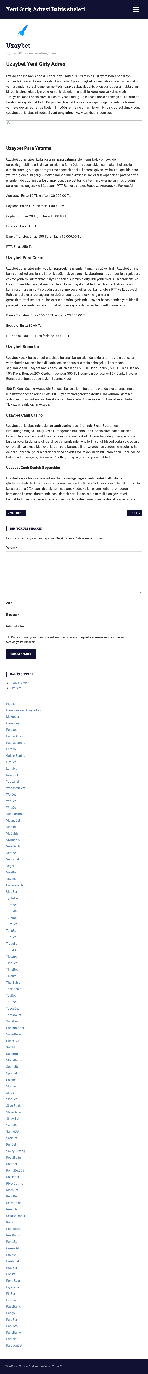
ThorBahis (13, 982)
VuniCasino (14, 814)
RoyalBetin (13, 1157)
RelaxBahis (13, 1203)
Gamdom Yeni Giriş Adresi (24, 710)
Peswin (11, 1300)
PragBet (11, 1268)
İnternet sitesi (15, 626)
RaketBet (12, 1242)
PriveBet (11, 1255)
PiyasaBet (13, 1287)
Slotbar (11, 1086)
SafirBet (11, 1138)
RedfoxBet (13, 1229)
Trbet (134, 513)
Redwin (11, 1222)
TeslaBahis (13, 989)
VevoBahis (13, 846)
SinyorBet (12, 1118)
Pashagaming (15, 743)
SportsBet (12, 1067)
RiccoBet (12, 1190)
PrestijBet (12, 1261)
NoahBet (12, 775)
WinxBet (11, 807)
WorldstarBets (15, 788)
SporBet (11, 1073)
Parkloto (12, 1326)
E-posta (12, 614)
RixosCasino (14, 1183)
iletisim (16, 688)
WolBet (11, 794)
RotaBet (11, 1164)
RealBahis (13, 1235)
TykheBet (12, 898)
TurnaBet (12, 911)
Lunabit (11, 768)
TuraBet (11, 924)
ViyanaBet (13, 820)
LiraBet (11, 762)
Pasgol (11, 1313)
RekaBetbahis (15, 1216)
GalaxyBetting (15, 756)
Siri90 (10, 1093)
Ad (9, 603)
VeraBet (11, 853)
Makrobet (12, 717)
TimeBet (12, 969)
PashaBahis (14, 736)
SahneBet (12, 1131)
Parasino (12, 1339)
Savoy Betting (15, 1151)
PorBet (10, 1274)
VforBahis (13, 840)
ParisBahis (13, 1332)
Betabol (11, 749)
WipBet (11, 801)
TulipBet (11, 931)
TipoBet (11, 963)
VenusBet (12, 859)
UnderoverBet (15, 885)
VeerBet (11, 872)
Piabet (10, 704)
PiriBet (10, 1293)
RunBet (11, 1144)
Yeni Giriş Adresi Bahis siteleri (45, 9)
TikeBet (11, 976)
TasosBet (12, 1008)
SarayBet (12, 1125)
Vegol (10, 866)
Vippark (11, 827)
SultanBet (12, 1054)
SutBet (10, 1047)
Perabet (11, 729)
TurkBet (11, 918)
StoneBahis (14, 1060)
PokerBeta (13, 1281)
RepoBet (12, 1196)
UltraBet (11, 892)
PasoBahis (13, 1306)
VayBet (11, 879)
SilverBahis (13, 1106)
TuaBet (11, 937)
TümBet (11, 905)
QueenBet (12, 1248)
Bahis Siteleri (20, 683)
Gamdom (12, 723)
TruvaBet (12, 943)
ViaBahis (12, 833)
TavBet (11, 995)
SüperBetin (13, 1034)
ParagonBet (14, 1345)
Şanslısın (12, 1021)
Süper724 (12, 1041)
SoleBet (11, 1080)
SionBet (11, 1099)
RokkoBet (12, 1177)
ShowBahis (14, 1112)
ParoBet (11, 1320)
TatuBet (11, 1002)
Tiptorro (11, 956)
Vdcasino (17, 513)
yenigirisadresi (37, 53)
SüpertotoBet (15, 1028)
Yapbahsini (13, 781)
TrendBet (12, 950)
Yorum (11, 548)
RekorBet (12, 1209)
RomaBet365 (15, 1170)
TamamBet (13, 1015)
